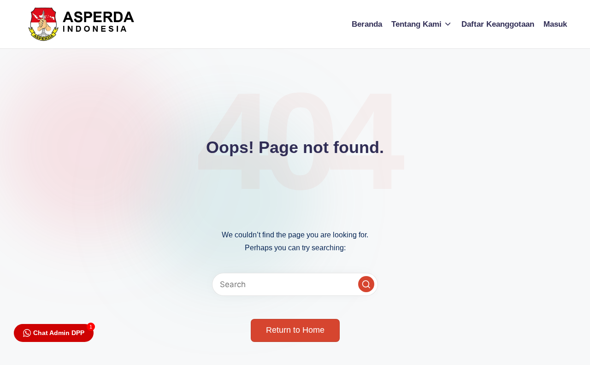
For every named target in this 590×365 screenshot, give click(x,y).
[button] (366, 284)
